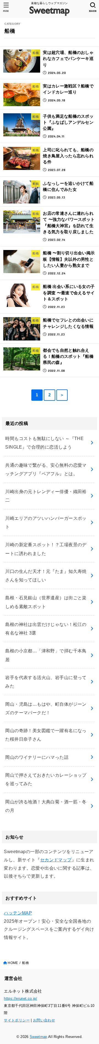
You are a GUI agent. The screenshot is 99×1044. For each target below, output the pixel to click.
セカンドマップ (56, 859)
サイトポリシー (17, 1020)
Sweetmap (38, 1037)
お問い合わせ (44, 1020)
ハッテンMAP (18, 912)
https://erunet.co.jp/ (20, 998)
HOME (13, 963)
